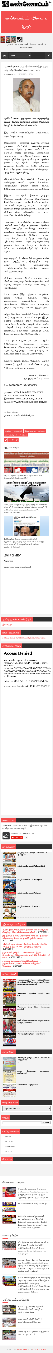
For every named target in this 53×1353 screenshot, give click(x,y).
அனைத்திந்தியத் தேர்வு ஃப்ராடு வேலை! (31, 1034)
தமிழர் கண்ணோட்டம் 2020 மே (28, 906)
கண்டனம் (41, 431)
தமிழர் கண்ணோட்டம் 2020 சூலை (30, 879)
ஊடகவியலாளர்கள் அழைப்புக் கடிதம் (32, 1203)
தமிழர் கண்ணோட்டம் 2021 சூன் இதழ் (31, 866)
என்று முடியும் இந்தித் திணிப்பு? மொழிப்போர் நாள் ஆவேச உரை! (30, 1320)
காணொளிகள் (10, 1146)
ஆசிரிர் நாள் (18, 431)
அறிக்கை (8, 431)
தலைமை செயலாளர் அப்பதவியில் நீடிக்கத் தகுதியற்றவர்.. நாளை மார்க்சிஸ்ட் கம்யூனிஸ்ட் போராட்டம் (22, 963)
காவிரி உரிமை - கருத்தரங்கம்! (28, 1084)
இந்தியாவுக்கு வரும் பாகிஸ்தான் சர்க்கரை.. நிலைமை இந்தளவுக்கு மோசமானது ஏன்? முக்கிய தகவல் (25, 936)
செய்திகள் (23, 435)
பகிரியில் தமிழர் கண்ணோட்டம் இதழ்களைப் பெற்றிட (24, 637)
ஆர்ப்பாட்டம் (9, 1141)
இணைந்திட (8, 624)
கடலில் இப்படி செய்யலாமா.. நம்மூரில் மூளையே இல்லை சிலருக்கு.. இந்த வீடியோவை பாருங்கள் (25, 930)
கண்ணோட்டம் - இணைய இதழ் (26, 22)
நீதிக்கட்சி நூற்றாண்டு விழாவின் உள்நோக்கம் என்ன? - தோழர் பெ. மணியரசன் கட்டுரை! (30, 1309)
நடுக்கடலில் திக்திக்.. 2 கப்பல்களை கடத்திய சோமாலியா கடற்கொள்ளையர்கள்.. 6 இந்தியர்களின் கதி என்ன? (26, 955)
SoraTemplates (23, 1349)
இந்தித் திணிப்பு (30, 431)
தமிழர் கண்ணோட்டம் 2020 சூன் (29, 893)
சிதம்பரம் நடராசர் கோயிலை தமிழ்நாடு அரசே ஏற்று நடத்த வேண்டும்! (33, 1021)
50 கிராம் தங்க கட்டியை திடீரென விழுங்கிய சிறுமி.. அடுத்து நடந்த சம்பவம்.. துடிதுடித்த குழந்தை (25, 945)
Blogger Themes (39, 1349)
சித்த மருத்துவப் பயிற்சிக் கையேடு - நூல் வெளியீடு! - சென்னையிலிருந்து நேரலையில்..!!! (23, 476)
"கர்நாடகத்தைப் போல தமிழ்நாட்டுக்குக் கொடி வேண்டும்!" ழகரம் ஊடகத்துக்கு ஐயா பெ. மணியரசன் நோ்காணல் (33, 982)
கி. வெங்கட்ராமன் (11, 435)
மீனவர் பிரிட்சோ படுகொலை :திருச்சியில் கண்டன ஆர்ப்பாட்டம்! (33, 1333)
